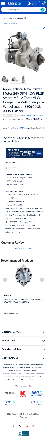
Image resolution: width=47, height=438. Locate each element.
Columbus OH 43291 (16, 128)
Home (5, 23)
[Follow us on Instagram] (33, 426)
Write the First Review (35, 115)
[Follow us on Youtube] (26, 426)
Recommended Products (17, 260)
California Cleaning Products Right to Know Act (23, 377)
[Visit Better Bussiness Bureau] (23, 433)
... (9, 23)
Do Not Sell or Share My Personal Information (23, 380)
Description (10, 163)
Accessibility (24, 365)
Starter (15, 23)
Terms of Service (36, 365)
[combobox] (23, 9)
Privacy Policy (37, 368)
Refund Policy (8, 368)
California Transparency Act (33, 374)
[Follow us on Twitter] (20, 426)
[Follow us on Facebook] (13, 426)
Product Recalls (15, 371)
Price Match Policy (10, 365)
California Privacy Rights (11, 374)
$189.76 (7, 295)
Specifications (11, 168)
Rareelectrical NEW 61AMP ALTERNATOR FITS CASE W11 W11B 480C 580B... (23, 300)
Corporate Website (23, 367)
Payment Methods (30, 371)
